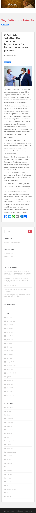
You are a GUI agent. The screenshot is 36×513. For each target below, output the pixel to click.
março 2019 (10, 362)
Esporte (9, 426)
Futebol (9, 433)
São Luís (9, 482)
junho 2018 (10, 384)
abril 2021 (10, 347)
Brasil (8, 415)
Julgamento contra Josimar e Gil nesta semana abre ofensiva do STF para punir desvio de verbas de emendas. (17, 280)
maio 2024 (10, 328)
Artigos (9, 411)
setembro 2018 (11, 373)
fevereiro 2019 (11, 365)
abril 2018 (10, 391)
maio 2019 (10, 354)
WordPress (29, 511)
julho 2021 (10, 336)
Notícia (9, 459)
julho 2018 (10, 380)
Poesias (9, 474)
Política (9, 478)
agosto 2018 (10, 377)
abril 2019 (10, 358)
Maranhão (10, 448)
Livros (9, 445)
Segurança (10, 485)
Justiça (9, 437)
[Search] (30, 231)
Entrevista (10, 422)
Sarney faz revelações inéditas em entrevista (15, 290)
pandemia (10, 467)
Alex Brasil (10, 407)
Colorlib (17, 511)
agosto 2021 (10, 332)
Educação (10, 419)
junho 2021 (10, 339)
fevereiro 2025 (11, 321)
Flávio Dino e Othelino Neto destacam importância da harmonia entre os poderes (16, 43)
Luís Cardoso (8, 253)
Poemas (9, 470)
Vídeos (9, 496)
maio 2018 (10, 388)
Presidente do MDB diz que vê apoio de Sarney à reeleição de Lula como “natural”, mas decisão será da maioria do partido (17, 273)
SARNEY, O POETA (10, 285)
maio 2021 (10, 343)
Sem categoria (11, 489)
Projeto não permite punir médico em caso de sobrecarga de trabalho (17, 295)
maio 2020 (10, 351)
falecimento (10, 430)
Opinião (9, 463)
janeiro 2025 (10, 325)
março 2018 (10, 395)
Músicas (9, 456)
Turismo (9, 493)
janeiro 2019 (10, 369)
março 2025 (10, 317)
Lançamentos (11, 441)
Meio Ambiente (11, 452)
